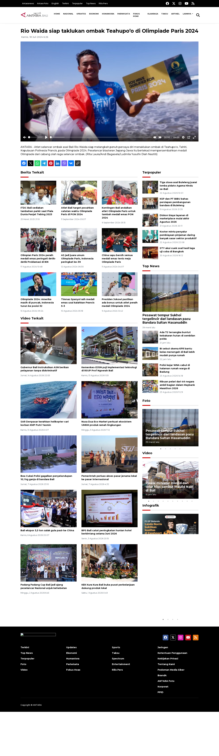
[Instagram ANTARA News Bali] (180, 3)
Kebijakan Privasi (168, 658)
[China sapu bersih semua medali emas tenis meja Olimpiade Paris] (120, 239)
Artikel (175, 14)
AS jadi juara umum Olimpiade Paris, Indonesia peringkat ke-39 (77, 258)
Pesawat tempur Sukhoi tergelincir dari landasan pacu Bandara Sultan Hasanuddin (166, 318)
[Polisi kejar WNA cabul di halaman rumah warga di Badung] (150, 369)
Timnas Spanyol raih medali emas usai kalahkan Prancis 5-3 (77, 302)
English (55, 3)
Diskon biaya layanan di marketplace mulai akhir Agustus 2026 (174, 218)
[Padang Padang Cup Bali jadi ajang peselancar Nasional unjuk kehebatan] (49, 562)
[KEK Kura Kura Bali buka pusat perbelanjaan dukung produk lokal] (109, 562)
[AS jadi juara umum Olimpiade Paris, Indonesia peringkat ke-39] (79, 239)
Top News (91, 3)
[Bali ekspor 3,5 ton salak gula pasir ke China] (49, 508)
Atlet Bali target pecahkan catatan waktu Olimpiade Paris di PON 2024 (77, 211)
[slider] (35, 137)
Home (57, 14)
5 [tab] (180, 448)
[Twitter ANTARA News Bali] (173, 3)
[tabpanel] (170, 427)
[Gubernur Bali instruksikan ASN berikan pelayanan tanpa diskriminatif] (49, 345)
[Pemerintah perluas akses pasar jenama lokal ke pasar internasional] (109, 453)
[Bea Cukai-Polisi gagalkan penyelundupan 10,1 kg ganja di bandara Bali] (49, 453)
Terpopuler (77, 3)
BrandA (162, 675)
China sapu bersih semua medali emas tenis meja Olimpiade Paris (117, 258)
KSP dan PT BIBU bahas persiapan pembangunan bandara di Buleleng (175, 202)
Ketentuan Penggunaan (172, 653)
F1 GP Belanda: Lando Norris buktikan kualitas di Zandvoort (170, 606)
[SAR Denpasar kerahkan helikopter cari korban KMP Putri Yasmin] (49, 399)
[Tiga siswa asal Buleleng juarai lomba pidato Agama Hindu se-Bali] (150, 186)
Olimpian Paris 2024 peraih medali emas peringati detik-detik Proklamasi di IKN (38, 258)
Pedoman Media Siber (171, 669)
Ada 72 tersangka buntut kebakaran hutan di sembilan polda (177, 335)
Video (147, 453)
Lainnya (187, 14)
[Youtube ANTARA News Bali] (186, 3)
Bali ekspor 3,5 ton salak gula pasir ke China (47, 530)
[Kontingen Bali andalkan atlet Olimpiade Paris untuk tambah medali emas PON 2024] (120, 192)
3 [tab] (170, 448)
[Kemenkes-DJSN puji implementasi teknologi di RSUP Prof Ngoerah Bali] (109, 345)
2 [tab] (165, 448)
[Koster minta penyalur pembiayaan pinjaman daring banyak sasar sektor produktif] (150, 236)
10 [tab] (192, 501)
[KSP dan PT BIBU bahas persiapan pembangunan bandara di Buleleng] (150, 203)
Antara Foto (42, 3)
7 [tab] (177, 501)
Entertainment (121, 664)
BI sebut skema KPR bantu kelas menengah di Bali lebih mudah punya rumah (177, 352)
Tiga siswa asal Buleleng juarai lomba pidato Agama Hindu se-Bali (178, 185)
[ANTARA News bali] (36, 15)
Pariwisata (123, 14)
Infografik (150, 505)
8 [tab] (182, 501)
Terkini (65, 3)
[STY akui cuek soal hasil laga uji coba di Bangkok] (150, 252)
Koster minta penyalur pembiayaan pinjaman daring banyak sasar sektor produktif (178, 235)
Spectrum (118, 658)
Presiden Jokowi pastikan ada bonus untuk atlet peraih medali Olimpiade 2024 (120, 302)
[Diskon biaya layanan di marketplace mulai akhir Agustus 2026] (150, 219)
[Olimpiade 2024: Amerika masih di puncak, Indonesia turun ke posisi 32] (38, 283)
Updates (81, 14)
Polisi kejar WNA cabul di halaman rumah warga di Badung (175, 368)
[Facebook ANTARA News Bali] (167, 3)
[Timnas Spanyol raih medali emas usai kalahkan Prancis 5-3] (79, 283)
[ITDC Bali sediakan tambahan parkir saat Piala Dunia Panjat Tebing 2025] (38, 192)
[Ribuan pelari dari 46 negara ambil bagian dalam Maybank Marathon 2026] (150, 386)
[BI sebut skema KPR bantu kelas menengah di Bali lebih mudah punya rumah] (150, 353)
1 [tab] (160, 448)
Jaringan (163, 647)
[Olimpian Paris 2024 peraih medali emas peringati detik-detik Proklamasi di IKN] (38, 239)
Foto (146, 401)
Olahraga (152, 14)
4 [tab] (175, 448)
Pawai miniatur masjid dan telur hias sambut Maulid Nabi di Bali (170, 486)
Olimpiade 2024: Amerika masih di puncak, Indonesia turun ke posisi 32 (37, 302)
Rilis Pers (103, 3)
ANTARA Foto (166, 681)
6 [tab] (172, 501)
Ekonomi (94, 14)
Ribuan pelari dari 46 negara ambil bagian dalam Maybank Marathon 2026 (177, 385)
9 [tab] (187, 501)
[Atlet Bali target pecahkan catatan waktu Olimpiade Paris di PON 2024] (79, 192)
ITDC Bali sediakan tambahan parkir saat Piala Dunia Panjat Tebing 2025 (37, 211)
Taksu (164, 14)
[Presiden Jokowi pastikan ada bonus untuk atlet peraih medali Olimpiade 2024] (120, 283)
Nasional (68, 14)
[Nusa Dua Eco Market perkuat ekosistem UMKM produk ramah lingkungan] (109, 399)
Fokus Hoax (136, 15)
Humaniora (108, 14)
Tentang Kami (166, 664)
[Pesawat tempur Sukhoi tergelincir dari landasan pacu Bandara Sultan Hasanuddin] (170, 292)
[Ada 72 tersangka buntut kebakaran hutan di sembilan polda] (150, 336)
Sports (116, 647)
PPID (160, 692)
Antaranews (28, 3)
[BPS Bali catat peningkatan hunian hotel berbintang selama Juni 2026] (109, 508)
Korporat (163, 686)
